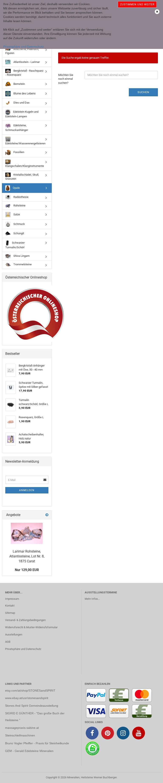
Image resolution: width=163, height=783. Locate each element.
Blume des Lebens (24, 93)
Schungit (18, 233)
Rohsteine (19, 205)
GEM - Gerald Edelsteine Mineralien (29, 751)
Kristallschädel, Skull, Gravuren (22, 176)
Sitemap (10, 612)
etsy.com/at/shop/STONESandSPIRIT (30, 690)
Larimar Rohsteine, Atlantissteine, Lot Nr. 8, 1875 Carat (26, 556)
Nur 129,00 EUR (27, 570)
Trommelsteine (22, 264)
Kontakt (9, 605)
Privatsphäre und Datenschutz (23, 46)
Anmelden (26, 490)
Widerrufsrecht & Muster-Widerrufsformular (31, 627)
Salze (16, 214)
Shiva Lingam (21, 255)
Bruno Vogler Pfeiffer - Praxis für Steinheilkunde (37, 743)
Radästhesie (20, 197)
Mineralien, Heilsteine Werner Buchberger (92, 777)
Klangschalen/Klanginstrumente (24, 166)
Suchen (143, 92)
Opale (16, 187)
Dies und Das (21, 102)
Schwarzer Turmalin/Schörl (15, 245)
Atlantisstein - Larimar (26, 61)
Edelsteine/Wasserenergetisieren (25, 143)
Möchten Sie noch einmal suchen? (65, 78)
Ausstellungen (13, 634)
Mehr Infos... (92, 598)
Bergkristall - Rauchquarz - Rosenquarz (24, 72)
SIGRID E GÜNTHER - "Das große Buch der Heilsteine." (35, 717)
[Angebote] (46, 515)
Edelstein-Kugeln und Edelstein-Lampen (21, 114)
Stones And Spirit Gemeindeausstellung (31, 705)
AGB (7, 641)
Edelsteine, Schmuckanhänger (16, 128)
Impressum (12, 598)
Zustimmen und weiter (137, 4)
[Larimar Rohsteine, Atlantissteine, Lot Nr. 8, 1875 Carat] (27, 533)
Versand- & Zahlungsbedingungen (25, 620)
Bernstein (19, 83)
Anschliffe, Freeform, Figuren (22, 51)
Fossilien (18, 152)
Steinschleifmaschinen (20, 735)
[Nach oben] (151, 777)
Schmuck (19, 224)
